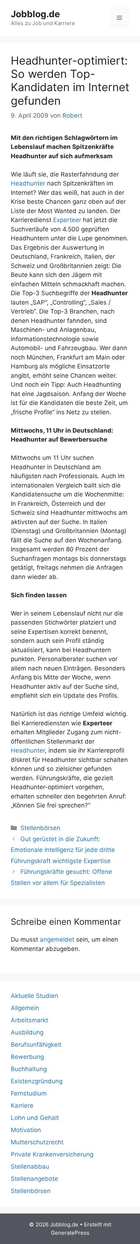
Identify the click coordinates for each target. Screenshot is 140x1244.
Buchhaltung (29, 1069)
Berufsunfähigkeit (36, 1044)
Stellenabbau (30, 1166)
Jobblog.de (35, 14)
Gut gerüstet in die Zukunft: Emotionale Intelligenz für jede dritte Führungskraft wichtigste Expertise (63, 849)
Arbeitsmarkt (29, 1020)
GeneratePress (70, 1232)
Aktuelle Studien (34, 995)
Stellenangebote (34, 1178)
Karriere (22, 1105)
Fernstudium (29, 1093)
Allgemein (25, 1008)
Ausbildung (27, 1032)
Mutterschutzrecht (37, 1142)
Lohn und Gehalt (35, 1117)
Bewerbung (27, 1056)
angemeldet (57, 939)
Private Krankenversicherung (52, 1154)
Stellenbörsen (40, 827)
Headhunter (28, 183)
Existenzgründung (36, 1081)
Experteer (67, 219)
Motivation (26, 1130)
